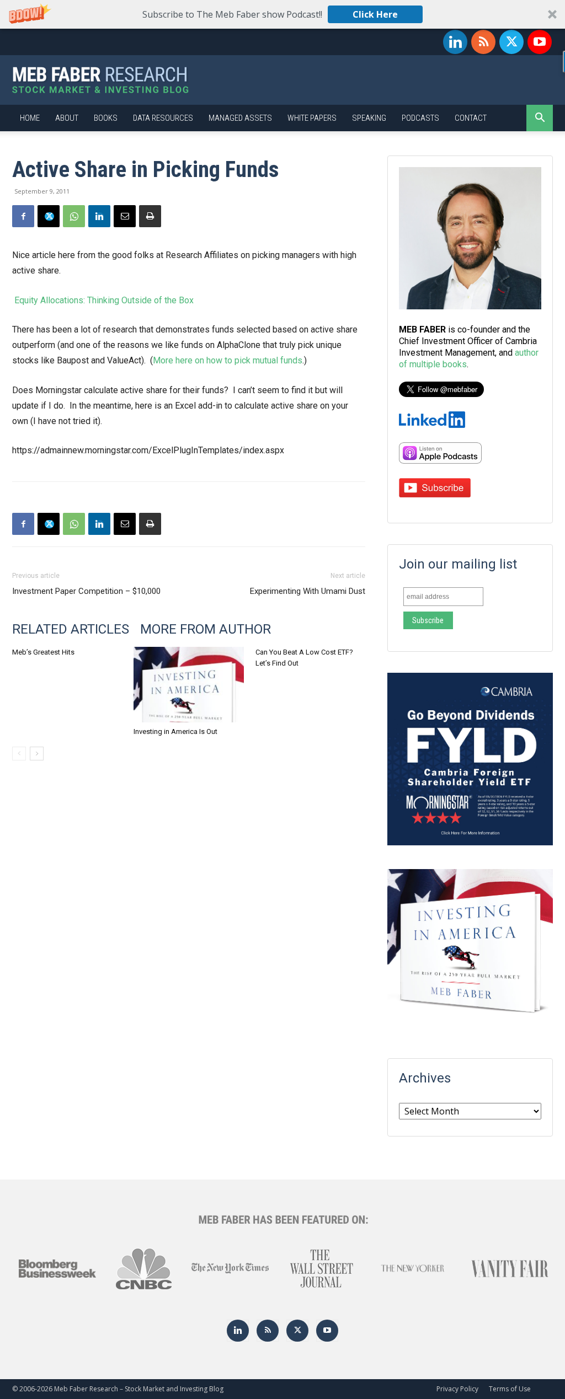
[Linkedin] (455, 42)
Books (106, 118)
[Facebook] (23, 216)
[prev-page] (19, 753)
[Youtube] (539, 42)
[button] (282, 14)
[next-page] (37, 753)
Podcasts (420, 118)
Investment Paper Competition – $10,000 (86, 591)
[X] (511, 42)
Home (30, 118)
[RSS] (483, 42)
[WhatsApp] (74, 216)
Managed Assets (240, 118)
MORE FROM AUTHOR (205, 629)
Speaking (369, 118)
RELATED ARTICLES (70, 629)
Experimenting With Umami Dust (307, 591)
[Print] (150, 216)
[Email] (125, 216)
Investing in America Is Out (175, 731)
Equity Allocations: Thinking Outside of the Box (103, 300)
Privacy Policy (457, 1388)
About (66, 118)
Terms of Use (510, 1388)
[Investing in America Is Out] (188, 684)
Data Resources (163, 118)
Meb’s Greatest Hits (43, 652)
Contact (471, 118)
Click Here (375, 14)
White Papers (312, 118)
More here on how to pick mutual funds (227, 360)
